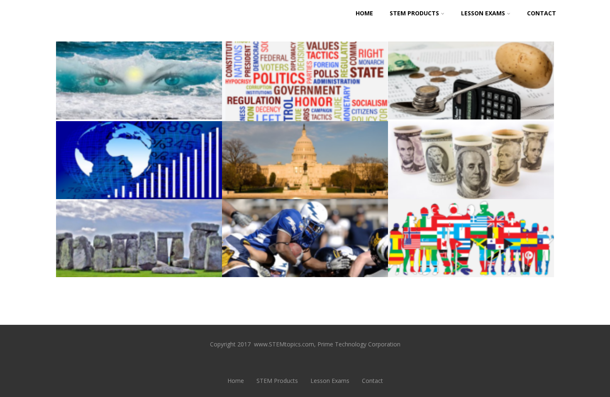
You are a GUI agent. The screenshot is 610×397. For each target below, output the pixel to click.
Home (364, 13)
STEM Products (414, 13)
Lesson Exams (483, 13)
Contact (541, 13)
